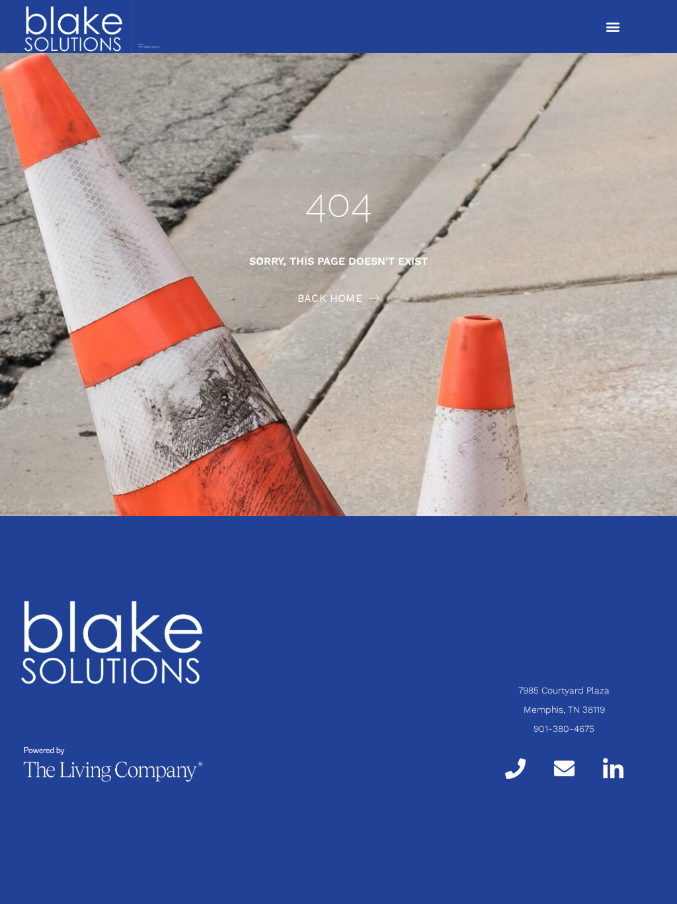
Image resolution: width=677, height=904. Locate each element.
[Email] (564, 768)
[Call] (515, 768)
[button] (612, 27)
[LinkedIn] (613, 768)
